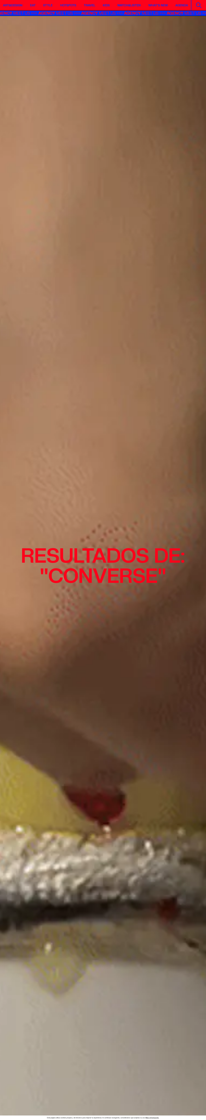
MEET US (47, 13)
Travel (89, 5)
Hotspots (68, 5)
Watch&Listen (129, 5)
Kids (106, 5)
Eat (33, 5)
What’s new (158, 5)
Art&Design (12, 5)
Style (48, 5)
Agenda (181, 5)
